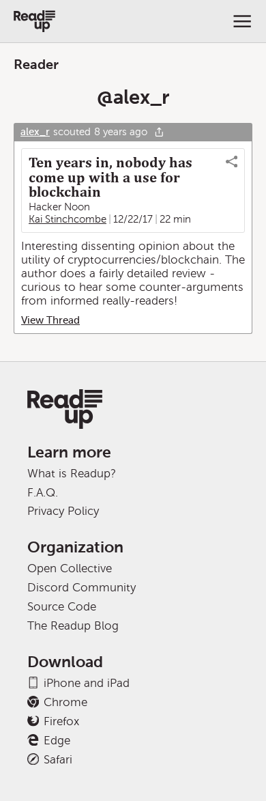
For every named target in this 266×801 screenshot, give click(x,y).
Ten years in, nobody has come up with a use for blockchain (110, 177)
